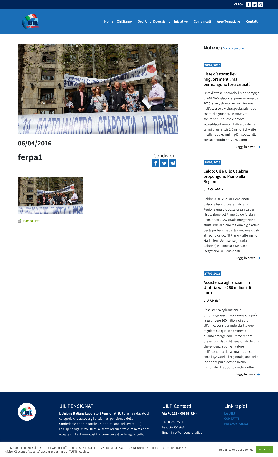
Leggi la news (248, 146)
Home (108, 21)
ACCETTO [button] (264, 449)
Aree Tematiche (228, 21)
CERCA (238, 4)
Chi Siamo (124, 21)
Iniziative (181, 21)
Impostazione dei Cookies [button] (236, 450)
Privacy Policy (236, 423)
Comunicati (202, 21)
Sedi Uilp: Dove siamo (154, 21)
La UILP (230, 413)
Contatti (252, 21)
